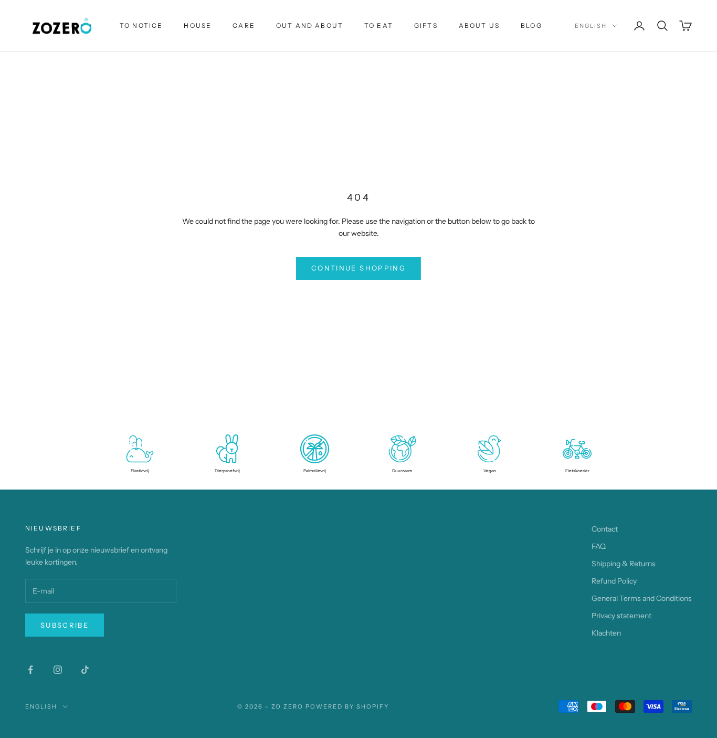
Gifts (426, 25)
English (591, 25)
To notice (141, 25)
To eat (378, 25)
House (198, 25)
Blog (531, 25)
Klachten (606, 633)
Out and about (309, 25)
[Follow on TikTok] (85, 669)
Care (244, 25)
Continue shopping (358, 268)
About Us (479, 25)
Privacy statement (621, 615)
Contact (605, 529)
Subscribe (64, 625)
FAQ (599, 546)
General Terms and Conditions (642, 598)
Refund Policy (614, 581)
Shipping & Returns (624, 563)
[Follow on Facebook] (30, 669)
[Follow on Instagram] (57, 669)
